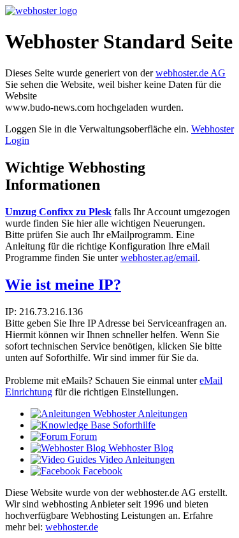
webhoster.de (71, 526)
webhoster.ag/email (159, 257)
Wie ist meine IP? (63, 284)
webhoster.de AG (191, 72)
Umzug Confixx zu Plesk (58, 211)
